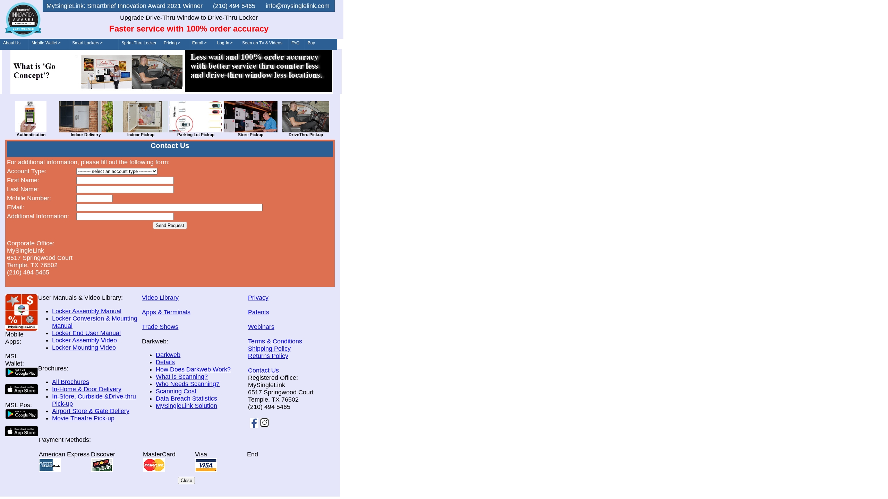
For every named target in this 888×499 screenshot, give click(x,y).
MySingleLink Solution (186, 405)
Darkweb (168, 354)
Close (186, 480)
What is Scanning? (182, 376)
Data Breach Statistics (186, 398)
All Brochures (70, 381)
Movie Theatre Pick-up (83, 418)
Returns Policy (268, 355)
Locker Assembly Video (84, 340)
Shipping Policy (269, 348)
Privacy (258, 297)
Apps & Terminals (166, 312)
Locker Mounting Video (84, 347)
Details (165, 362)
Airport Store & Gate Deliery (90, 411)
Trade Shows (160, 326)
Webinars (261, 326)
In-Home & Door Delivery (86, 389)
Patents (258, 312)
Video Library (160, 297)
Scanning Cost (176, 391)
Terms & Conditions (275, 341)
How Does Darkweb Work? (193, 369)
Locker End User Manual (86, 333)
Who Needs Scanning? (188, 383)
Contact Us (263, 370)
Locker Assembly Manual (86, 311)
